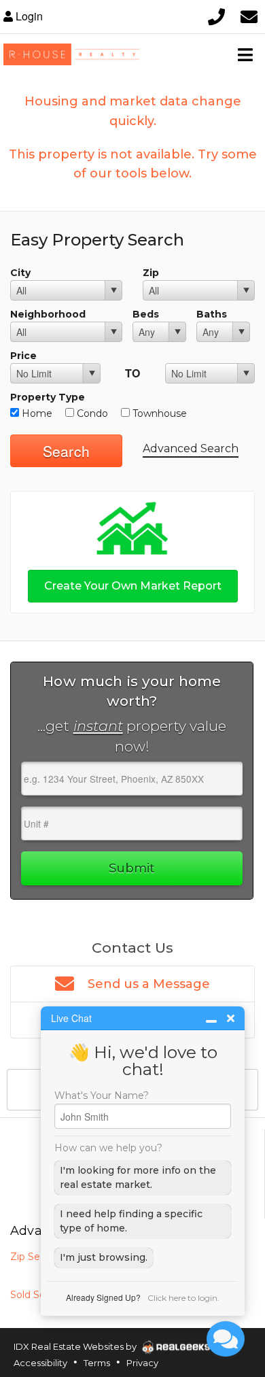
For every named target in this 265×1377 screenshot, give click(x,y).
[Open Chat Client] (226, 1339)
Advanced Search (190, 448)
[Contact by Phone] (216, 16)
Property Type (47, 397)
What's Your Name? (101, 1095)
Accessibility (40, 1362)
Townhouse (158, 413)
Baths (211, 314)
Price (23, 356)
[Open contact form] (248, 16)
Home (35, 413)
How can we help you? (108, 1148)
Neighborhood (48, 314)
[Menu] (245, 54)
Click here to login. (183, 1298)
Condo (91, 413)
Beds (145, 314)
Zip (151, 273)
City (20, 273)
